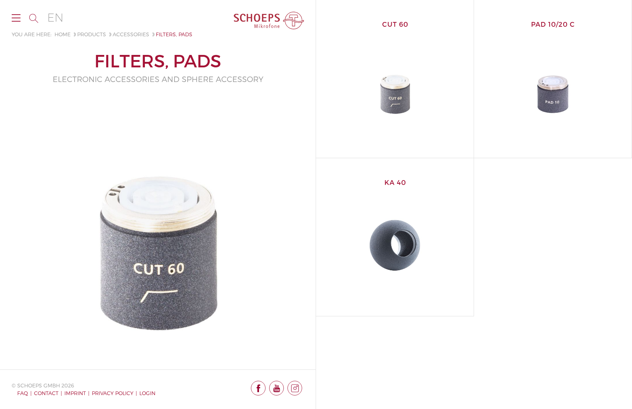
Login (147, 393)
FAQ (22, 393)
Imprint (75, 393)
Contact (46, 393)
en (55, 17)
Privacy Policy (112, 393)
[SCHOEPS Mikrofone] (269, 20)
